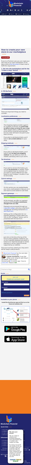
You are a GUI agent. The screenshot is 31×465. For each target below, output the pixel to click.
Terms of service (7, 445)
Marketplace (15, 10)
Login (27, 10)
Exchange (18, 10)
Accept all (15, 461)
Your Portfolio (7, 10)
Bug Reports (6, 430)
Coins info (5, 262)
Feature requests (8, 431)
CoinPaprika (26, 462)
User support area (8, 433)
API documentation (8, 434)
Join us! (15, 278)
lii (10, 261)
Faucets (26, 14)
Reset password (7, 292)
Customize (12, 459)
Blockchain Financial (9, 253)
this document (14, 64)
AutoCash (21, 10)
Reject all (18, 459)
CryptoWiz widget (9, 208)
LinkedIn (25, 450)
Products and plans (8, 440)
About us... (7, 448)
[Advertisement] (15, 31)
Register (30, 10)
